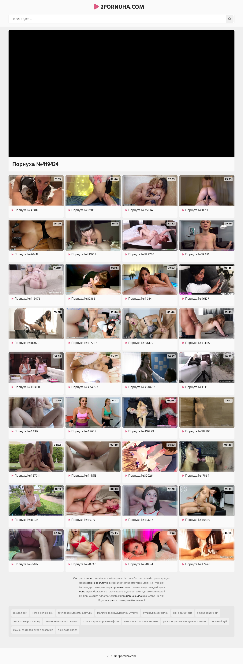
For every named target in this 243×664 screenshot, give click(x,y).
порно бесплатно (98, 583)
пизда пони (20, 613)
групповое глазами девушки (75, 613)
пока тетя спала (67, 630)
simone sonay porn (207, 613)
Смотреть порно (83, 578)
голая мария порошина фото (101, 621)
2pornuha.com (121, 7)
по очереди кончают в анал (61, 621)
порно (81, 591)
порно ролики (114, 587)
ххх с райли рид (182, 613)
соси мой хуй (219, 621)
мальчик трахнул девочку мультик (117, 613)
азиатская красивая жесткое (141, 621)
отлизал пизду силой (155, 613)
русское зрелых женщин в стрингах (184, 621)
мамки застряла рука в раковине (33, 630)
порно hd (112, 600)
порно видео (134, 596)
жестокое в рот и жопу (26, 621)
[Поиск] (230, 19)
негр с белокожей (42, 613)
